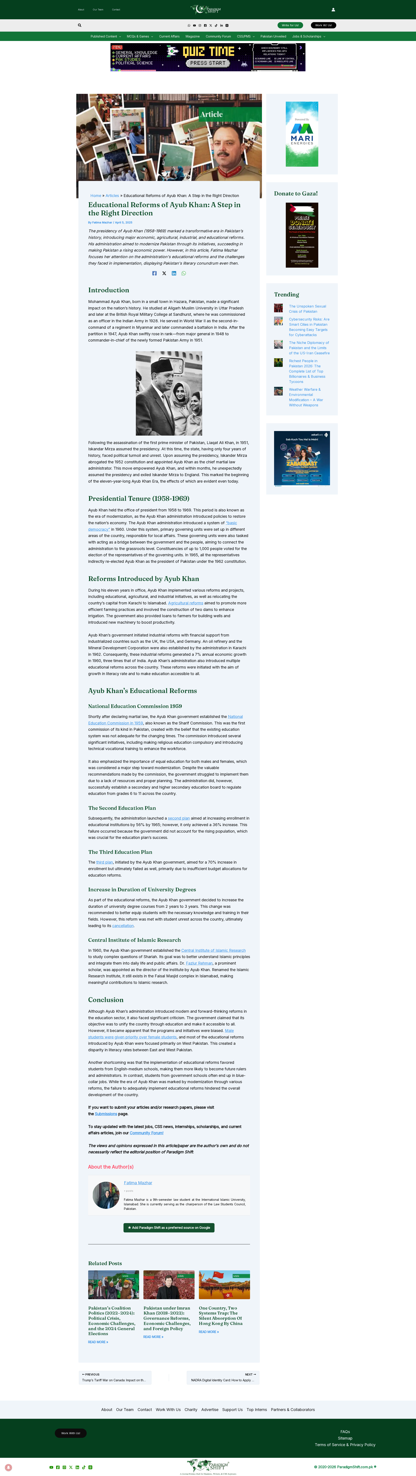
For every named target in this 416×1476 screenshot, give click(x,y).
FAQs (345, 1431)
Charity (191, 1409)
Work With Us (168, 1409)
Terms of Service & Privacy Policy (345, 1444)
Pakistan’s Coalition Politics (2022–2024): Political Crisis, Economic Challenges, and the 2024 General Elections (111, 1320)
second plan (179, 818)
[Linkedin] (221, 25)
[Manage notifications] (8, 1467)
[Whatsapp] (189, 25)
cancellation (123, 925)
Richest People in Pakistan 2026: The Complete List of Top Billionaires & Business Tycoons (307, 371)
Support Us (232, 1409)
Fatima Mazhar (138, 1182)
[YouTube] (194, 25)
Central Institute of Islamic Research (213, 950)
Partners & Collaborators (293, 1409)
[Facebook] (205, 25)
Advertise (209, 1409)
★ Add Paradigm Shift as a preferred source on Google (169, 1227)
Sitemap (345, 1438)
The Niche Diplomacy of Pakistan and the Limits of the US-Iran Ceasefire (309, 347)
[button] (80, 25)
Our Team (98, 9)
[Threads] (227, 25)
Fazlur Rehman (199, 963)
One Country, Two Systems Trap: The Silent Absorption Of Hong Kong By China (221, 1315)
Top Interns (257, 1409)
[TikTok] (216, 25)
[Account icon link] (333, 9)
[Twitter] (210, 25)
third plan (104, 862)
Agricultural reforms (185, 603)
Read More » (98, 1342)
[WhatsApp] (184, 272)
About (81, 9)
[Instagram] (199, 25)
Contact (116, 9)
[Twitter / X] (71, 1467)
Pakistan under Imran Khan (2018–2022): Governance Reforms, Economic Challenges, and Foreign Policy (167, 1318)
